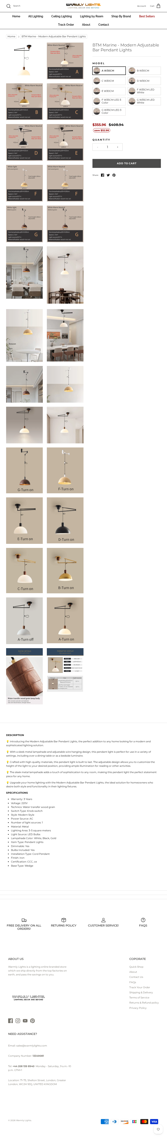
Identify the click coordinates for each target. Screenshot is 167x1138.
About (86, 24)
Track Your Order (139, 987)
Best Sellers (147, 16)
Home (16, 16)
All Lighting (35, 16)
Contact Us (136, 976)
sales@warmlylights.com (31, 1045)
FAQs (132, 982)
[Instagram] (17, 1020)
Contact (103, 24)
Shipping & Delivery (141, 992)
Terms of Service (139, 997)
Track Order (66, 24)
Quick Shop (136, 966)
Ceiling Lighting (61, 16)
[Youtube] (25, 1020)
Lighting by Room (91, 16)
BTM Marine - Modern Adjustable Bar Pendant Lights (54, 36)
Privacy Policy (138, 1007)
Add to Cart (127, 163)
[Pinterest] (32, 1020)
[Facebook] (10, 1020)
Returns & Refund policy (144, 1002)
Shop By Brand (121, 16)
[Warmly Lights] (83, 6)
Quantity (101, 139)
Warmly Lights (23, 1120)
